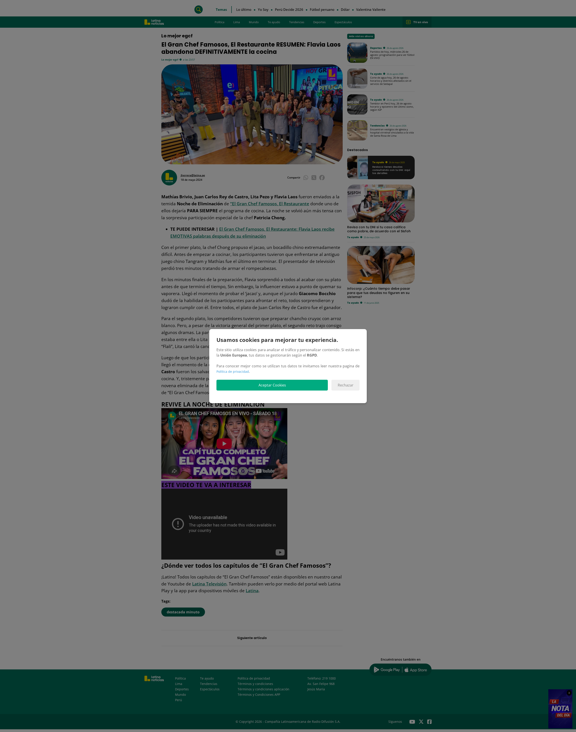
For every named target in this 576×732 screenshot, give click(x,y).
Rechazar (345, 385)
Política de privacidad (232, 371)
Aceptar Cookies (272, 385)
